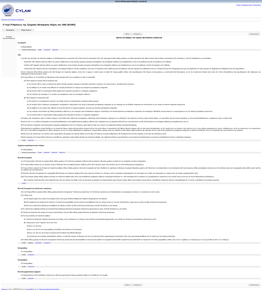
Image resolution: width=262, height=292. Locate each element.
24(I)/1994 (31, 140)
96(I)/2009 (55, 50)
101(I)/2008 (47, 243)
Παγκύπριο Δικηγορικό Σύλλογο (49, 289)
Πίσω (127, 34)
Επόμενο (137, 34)
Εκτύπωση (254, 34)
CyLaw (238, 5)
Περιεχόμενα (10, 30)
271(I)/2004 (47, 50)
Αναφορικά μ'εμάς (246, 5)
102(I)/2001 (31, 255)
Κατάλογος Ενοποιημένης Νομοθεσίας (12, 19)
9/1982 (40, 50)
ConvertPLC (30, 289)
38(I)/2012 (62, 152)
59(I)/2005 (54, 152)
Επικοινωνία (257, 5)
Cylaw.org (4, 289)
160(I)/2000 (38, 243)
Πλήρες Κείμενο (26, 30)
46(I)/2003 (47, 152)
